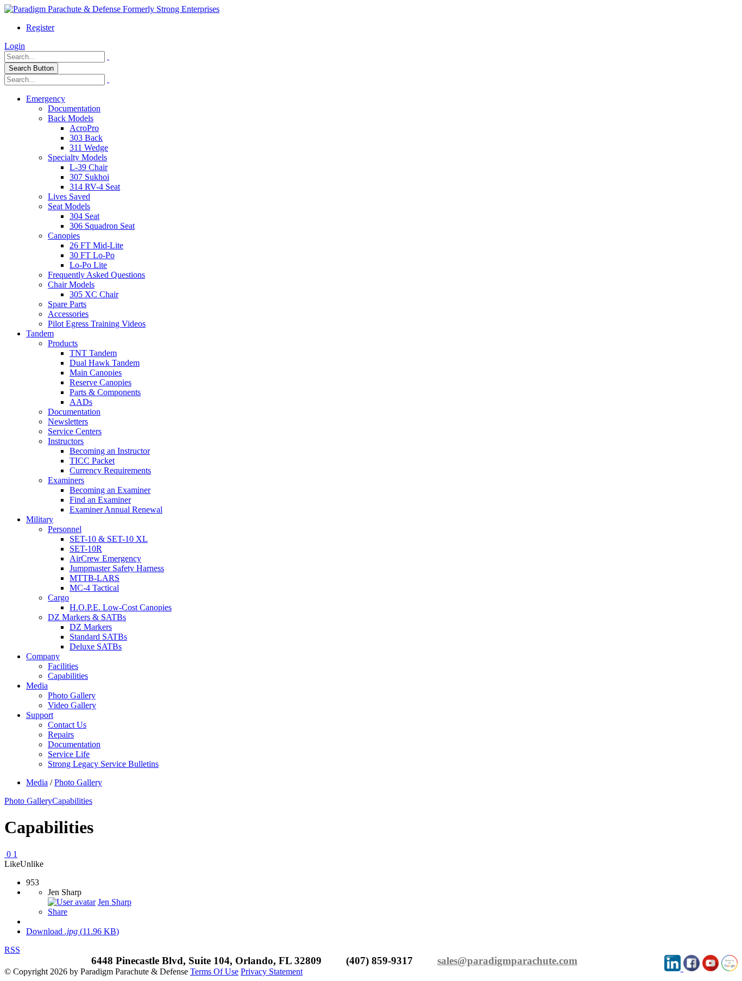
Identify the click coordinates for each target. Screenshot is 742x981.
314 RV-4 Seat (95, 186)
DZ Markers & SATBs (87, 617)
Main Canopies (96, 372)
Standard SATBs (98, 636)
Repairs (61, 734)
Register (40, 27)
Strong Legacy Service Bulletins (103, 763)
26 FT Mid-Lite (96, 245)
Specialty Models (77, 157)
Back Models (70, 118)
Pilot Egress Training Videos (97, 323)
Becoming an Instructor (110, 450)
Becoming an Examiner (110, 490)
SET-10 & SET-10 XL (109, 538)
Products (63, 343)
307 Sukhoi (89, 177)
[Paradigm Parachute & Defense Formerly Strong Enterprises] (111, 9)
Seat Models (69, 206)
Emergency (45, 98)
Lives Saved (69, 196)
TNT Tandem (93, 353)
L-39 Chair (89, 167)
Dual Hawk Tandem (105, 362)
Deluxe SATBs (96, 646)
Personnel (64, 529)
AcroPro (84, 128)
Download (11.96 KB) (72, 931)
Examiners (66, 480)
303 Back (86, 137)
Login (14, 46)
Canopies (64, 235)
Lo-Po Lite (88, 265)
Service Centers (75, 431)
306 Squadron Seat (102, 225)
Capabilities (68, 675)
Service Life (69, 754)
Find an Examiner (100, 499)
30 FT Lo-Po (92, 255)
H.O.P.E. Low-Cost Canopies (121, 607)
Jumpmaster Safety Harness (117, 568)
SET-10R (86, 548)
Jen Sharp (114, 902)
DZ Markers (91, 627)
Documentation (74, 108)
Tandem (40, 333)
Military (39, 519)
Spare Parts (67, 304)
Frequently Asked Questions (96, 274)
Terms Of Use (214, 971)
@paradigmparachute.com (517, 960)
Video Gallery (72, 705)
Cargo (58, 597)
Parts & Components (105, 392)
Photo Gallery (72, 695)
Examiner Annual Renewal (116, 509)
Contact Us (67, 724)
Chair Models (71, 284)
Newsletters (68, 421)
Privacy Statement (272, 971)
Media (37, 685)
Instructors (66, 441)
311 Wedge (89, 147)
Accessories (68, 313)
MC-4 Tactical (94, 587)
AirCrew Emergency (105, 558)
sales (447, 960)
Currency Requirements (110, 470)
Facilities (63, 666)
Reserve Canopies (100, 382)
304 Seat (84, 216)
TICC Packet (92, 460)
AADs (81, 402)
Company (43, 656)
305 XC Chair (94, 294)
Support (39, 715)
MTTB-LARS (95, 578)
